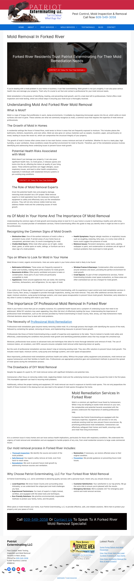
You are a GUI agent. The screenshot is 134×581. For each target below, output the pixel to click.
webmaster (61, 578)
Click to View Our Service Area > (82, 555)
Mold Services (68, 27)
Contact (111, 27)
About (31, 27)
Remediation (17, 463)
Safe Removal (17, 458)
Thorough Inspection (20, 453)
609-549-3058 (106, 17)
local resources (71, 578)
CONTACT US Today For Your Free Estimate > (67, 70)
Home (21, 27)
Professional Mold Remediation (51, 321)
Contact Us (63, 519)
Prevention (78, 458)
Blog (100, 27)
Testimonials (87, 27)
